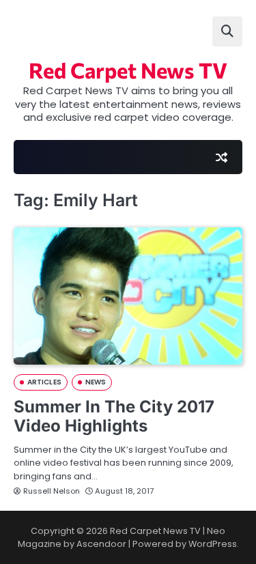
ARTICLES (44, 382)
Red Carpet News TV (128, 70)
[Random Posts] (221, 157)
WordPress (212, 544)
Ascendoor (101, 544)
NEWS (95, 382)
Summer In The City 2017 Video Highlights (114, 416)
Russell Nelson (51, 490)
